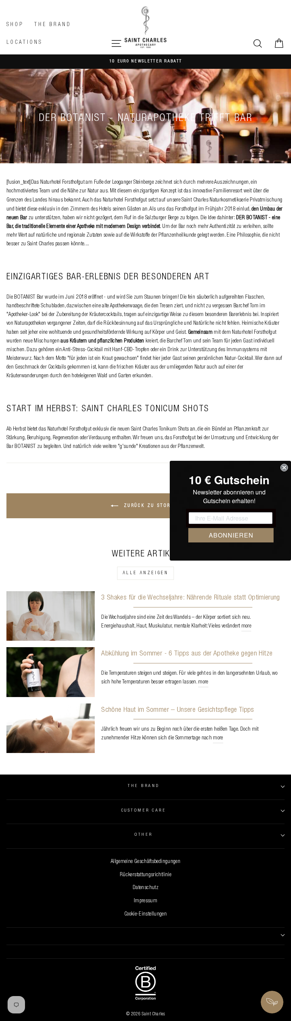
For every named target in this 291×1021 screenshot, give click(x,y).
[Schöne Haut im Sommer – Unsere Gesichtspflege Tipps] (50, 728)
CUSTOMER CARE (143, 811)
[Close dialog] (284, 467)
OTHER (143, 835)
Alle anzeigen (146, 573)
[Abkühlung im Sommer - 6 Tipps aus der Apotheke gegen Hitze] (50, 672)
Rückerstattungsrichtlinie (145, 875)
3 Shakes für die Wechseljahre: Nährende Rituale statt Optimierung (190, 597)
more (246, 626)
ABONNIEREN (231, 535)
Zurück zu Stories (150, 506)
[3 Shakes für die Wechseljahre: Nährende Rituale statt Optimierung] (50, 616)
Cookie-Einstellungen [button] (145, 914)
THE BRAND (143, 786)
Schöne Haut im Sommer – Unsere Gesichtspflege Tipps (177, 710)
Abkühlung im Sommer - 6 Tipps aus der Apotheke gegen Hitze (186, 653)
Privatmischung (266, 200)
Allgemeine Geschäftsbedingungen (145, 862)
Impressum (145, 901)
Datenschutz (145, 888)
